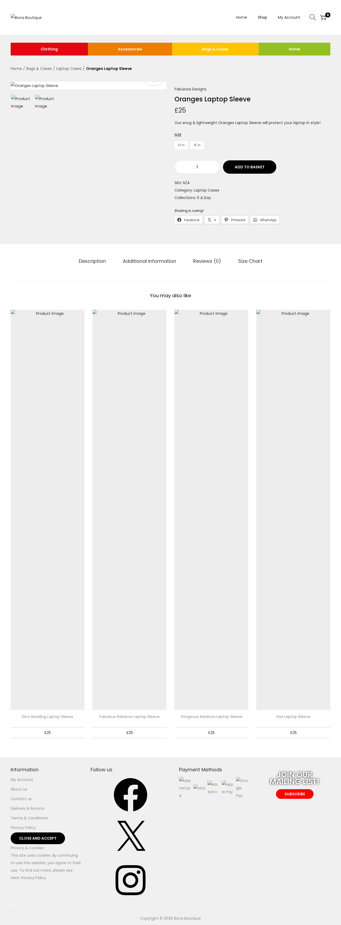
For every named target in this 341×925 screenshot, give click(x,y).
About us (19, 789)
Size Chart (250, 261)
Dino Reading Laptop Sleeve (47, 716)
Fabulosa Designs (190, 89)
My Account (22, 779)
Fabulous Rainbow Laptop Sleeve (129, 716)
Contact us (21, 798)
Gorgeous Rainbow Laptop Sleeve (211, 716)
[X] (130, 856)
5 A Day (204, 197)
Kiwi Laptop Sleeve (293, 716)
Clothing (49, 49)
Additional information (149, 261)
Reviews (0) (207, 261)
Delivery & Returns (27, 808)
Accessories (130, 49)
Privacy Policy (23, 827)
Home (294, 49)
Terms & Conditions (29, 818)
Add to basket (250, 167)
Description (92, 261)
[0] (323, 17)
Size (177, 135)
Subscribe (295, 794)
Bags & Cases (215, 49)
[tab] (92, 261)
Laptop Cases (69, 68)
